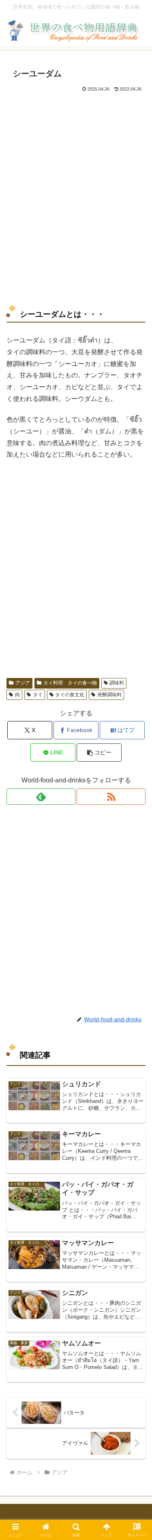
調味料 (116, 683)
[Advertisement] (76, 197)
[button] (99, 752)
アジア (22, 683)
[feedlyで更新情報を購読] (40, 796)
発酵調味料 (109, 694)
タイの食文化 (69, 694)
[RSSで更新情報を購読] (111, 796)
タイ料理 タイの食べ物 (70, 683)
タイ (38, 694)
